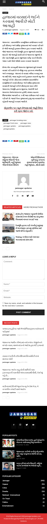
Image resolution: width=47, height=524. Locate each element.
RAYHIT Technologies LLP (28, 519)
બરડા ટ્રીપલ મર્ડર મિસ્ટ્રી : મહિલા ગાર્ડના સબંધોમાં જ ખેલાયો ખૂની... (29, 464)
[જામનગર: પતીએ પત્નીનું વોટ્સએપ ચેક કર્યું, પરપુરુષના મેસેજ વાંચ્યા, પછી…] (8, 454)
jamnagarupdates (25, 126)
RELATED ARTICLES (12, 207)
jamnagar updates (11, 30)
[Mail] (24, 196)
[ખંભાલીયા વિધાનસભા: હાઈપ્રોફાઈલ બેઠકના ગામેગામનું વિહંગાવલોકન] (8, 443)
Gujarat (11, 9)
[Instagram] (18, 196)
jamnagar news (25, 123)
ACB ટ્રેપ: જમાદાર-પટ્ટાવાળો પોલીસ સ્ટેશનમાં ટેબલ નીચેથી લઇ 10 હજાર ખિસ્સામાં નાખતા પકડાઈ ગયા (30, 216)
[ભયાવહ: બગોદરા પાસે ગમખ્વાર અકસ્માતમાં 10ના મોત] (8, 239)
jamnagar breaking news (18, 120)
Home (4, 9)
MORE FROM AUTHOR (33, 207)
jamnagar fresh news (10, 123)
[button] (43, 3)
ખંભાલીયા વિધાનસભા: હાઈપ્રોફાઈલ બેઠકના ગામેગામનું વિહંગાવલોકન (30, 441)
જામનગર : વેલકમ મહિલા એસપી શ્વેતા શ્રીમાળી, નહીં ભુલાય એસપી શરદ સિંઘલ (11, 161)
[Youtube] (34, 196)
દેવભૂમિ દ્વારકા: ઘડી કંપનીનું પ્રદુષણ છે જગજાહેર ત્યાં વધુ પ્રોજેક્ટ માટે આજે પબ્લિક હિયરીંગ (29, 228)
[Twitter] (29, 196)
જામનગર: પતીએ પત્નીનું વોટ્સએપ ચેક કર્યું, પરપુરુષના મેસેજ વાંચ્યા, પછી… (30, 453)
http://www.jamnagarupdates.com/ (23, 191)
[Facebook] (13, 196)
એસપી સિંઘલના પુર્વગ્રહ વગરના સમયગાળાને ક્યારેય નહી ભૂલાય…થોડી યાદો (35, 161)
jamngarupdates (9, 129)
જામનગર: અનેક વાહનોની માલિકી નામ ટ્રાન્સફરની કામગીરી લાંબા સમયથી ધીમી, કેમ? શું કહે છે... (22, 372)
